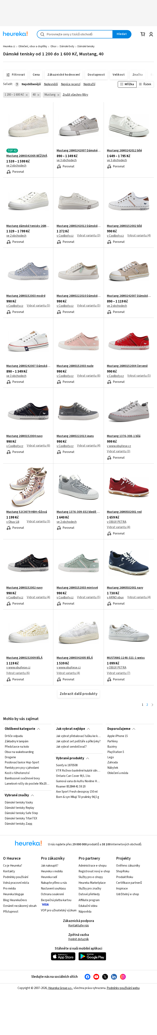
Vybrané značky (17, 795)
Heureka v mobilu (52, 871)
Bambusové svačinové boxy (22, 778)
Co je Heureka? (12, 866)
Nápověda (84, 912)
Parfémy (112, 741)
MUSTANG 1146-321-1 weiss (126, 658)
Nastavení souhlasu (53, 888)
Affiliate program (89, 900)
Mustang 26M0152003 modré (25, 296)
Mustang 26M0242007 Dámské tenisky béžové (129, 296)
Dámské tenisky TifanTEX (21, 818)
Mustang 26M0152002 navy (24, 588)
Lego (110, 757)
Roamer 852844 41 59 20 (70, 787)
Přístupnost (10, 912)
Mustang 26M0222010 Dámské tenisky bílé (78, 296)
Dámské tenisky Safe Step (21, 813)
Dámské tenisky (85, 46)
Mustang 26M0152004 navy (24, 436)
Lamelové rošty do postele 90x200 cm (27, 784)
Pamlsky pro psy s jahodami (22, 768)
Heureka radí (49, 877)
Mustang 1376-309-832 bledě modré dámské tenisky (78, 512)
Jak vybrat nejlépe (70, 728)
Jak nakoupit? (49, 866)
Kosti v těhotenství (17, 773)
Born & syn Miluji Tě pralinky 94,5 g (77, 797)
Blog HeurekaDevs (15, 900)
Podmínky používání (15, 877)
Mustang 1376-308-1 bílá (123, 436)
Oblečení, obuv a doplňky (32, 46)
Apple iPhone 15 (117, 736)
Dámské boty (67, 46)
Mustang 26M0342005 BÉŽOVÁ (26, 156)
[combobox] (75, 34)
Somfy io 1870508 (66, 765)
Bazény (112, 747)
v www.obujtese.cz (119, 446)
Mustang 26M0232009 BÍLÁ (24, 658)
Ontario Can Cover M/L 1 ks (73, 776)
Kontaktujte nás (78, 925)
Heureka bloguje (13, 894)
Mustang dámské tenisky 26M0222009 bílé (28, 226)
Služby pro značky (89, 888)
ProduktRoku (124, 877)
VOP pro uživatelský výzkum (58, 910)
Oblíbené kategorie (20, 728)
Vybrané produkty (70, 758)
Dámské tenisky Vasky (19, 803)
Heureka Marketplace (92, 883)
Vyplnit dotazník (78, 939)
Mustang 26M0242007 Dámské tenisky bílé (28, 366)
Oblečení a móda (117, 773)
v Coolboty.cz (65, 236)
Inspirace (122, 888)
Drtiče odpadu (14, 736)
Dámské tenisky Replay (19, 808)
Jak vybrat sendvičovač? (71, 747)
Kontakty (9, 871)
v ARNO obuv (115, 598)
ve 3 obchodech (67, 160)
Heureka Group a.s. (60, 988)
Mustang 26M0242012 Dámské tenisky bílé (78, 226)
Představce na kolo (17, 747)
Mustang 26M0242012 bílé (124, 151)
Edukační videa (87, 906)
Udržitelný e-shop (127, 894)
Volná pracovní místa (16, 883)
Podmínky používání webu (123, 988)
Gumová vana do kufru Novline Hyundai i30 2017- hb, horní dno (78, 781)
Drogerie (10, 757)
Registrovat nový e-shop (94, 871)
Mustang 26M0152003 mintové (77, 588)
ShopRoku (122, 871)
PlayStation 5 (115, 752)
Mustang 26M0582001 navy (125, 588)
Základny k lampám (16, 741)
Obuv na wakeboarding (19, 752)
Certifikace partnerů (129, 883)
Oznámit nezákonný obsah (20, 906)
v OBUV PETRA (116, 522)
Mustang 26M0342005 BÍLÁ (75, 658)
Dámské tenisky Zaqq (18, 824)
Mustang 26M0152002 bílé (124, 226)
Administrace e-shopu (92, 866)
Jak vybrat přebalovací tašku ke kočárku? (78, 736)
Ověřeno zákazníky (128, 866)
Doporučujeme (118, 728)
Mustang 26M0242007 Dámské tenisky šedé (78, 151)
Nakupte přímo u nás (54, 883)
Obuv (53, 46)
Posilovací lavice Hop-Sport (22, 763)
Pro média (9, 888)
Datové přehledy (89, 894)
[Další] (152, 705)
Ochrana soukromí (52, 894)
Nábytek (112, 768)
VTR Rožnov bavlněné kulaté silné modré (78, 771)
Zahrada (112, 763)
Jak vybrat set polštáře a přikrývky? (78, 741)
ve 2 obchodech (16, 166)
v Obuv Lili (12, 522)
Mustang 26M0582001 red (124, 512)
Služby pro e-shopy (90, 877)
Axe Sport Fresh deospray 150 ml (77, 792)
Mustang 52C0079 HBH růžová (26, 512)
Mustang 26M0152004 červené (127, 366)
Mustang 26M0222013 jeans (75, 436)
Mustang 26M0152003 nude (75, 366)
